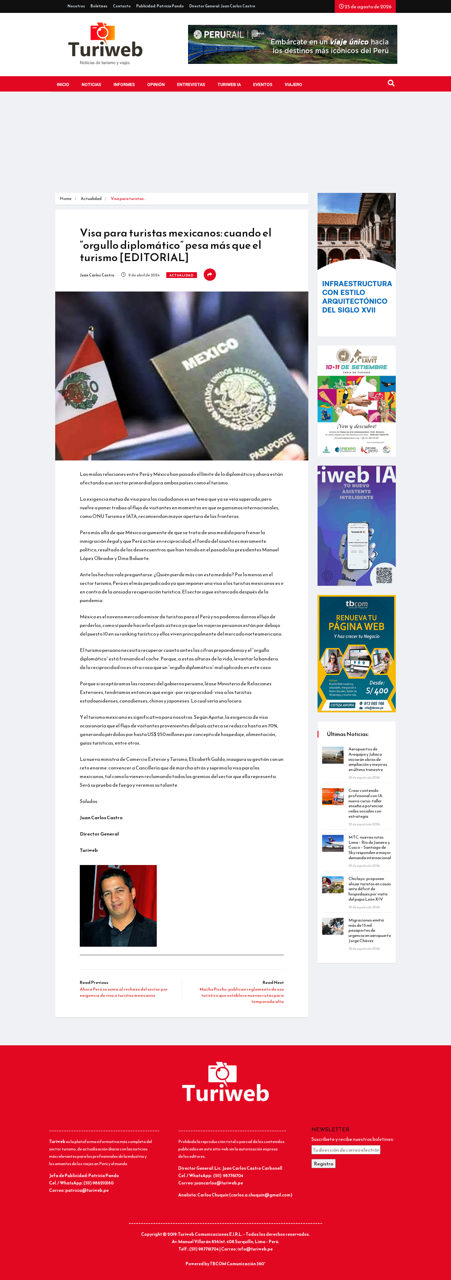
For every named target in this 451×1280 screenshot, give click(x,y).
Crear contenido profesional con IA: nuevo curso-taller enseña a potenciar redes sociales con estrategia (366, 803)
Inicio (63, 84)
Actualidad (91, 198)
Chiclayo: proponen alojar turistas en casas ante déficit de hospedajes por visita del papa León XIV (370, 888)
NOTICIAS (91, 84)
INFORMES (124, 84)
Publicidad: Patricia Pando (160, 6)
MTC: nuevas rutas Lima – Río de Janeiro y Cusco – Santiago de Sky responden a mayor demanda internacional (370, 847)
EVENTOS (262, 84)
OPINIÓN (156, 84)
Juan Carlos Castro (97, 275)
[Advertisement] (225, 147)
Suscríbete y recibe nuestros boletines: (352, 1139)
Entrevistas (191, 84)
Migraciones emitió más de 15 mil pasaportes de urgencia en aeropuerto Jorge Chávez (370, 930)
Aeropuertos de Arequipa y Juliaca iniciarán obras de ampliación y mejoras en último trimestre (368, 759)
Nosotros (76, 6)
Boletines (99, 6)
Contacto (122, 6)
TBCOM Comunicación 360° (237, 1264)
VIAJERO (293, 84)
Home (65, 198)
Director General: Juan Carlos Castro (222, 6)
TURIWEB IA (229, 84)
